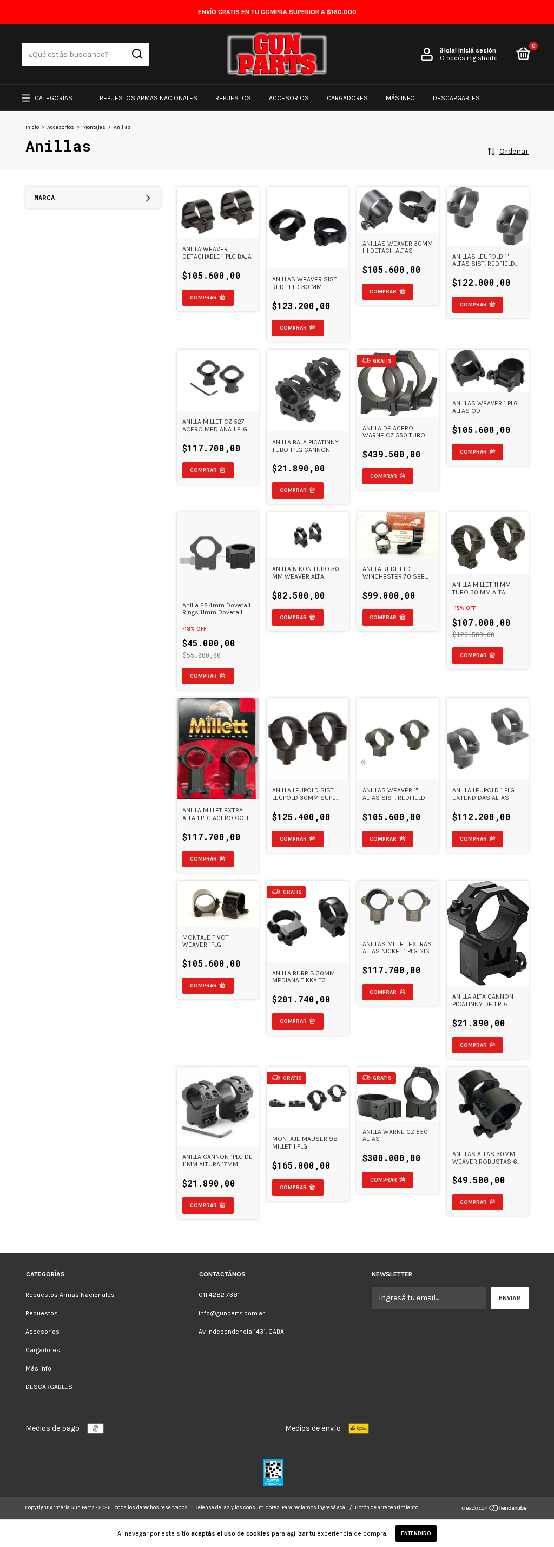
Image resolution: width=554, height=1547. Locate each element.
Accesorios (289, 98)
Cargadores (347, 98)
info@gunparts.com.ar (232, 1313)
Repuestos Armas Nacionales (148, 98)
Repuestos (233, 98)
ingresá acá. (332, 1507)
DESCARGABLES (456, 98)
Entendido (416, 1533)
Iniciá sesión (477, 50)
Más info (400, 98)
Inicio (32, 127)
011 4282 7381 (219, 1295)
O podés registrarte (469, 58)
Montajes (93, 127)
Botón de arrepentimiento (386, 1507)
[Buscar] (137, 54)
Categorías (53, 98)
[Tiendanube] (495, 1509)
